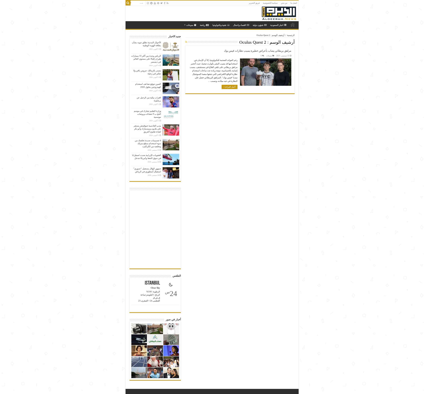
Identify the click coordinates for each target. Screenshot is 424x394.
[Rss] (167, 3)
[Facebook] (165, 3)
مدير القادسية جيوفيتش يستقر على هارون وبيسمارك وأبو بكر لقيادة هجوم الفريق (147, 128)
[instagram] (148, 3)
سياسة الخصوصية (270, 3)
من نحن (284, 3)
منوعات (189, 25)
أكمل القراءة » (230, 87)
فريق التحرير (254, 3)
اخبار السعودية (276, 25)
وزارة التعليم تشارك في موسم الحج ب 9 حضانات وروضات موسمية (147, 114)
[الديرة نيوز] (279, 12)
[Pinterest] (158, 3)
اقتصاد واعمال (239, 25)
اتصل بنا (294, 3)
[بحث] (128, 2)
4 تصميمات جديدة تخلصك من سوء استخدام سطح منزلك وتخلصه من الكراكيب (148, 143)
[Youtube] (155, 3)
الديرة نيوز (292, 24)
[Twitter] (161, 3)
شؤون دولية (258, 25)
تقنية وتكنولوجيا (219, 25)
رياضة (202, 25)
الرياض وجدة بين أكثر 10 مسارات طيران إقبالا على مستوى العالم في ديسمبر (146, 59)
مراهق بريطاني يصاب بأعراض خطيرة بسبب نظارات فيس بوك (257, 50)
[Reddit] (151, 3)
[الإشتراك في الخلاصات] (186, 42)
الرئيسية (291, 35)
